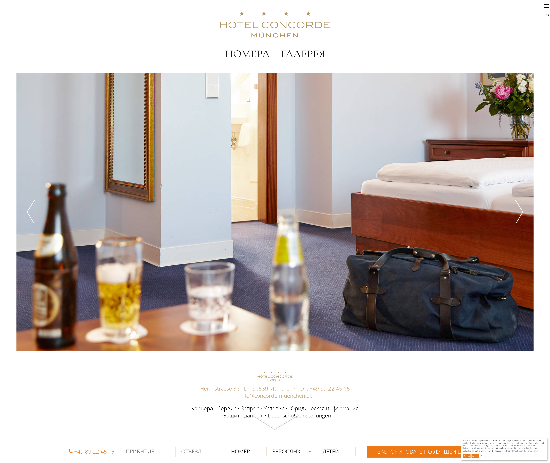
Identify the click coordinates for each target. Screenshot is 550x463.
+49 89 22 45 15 (330, 388)
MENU (546, 6)
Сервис (226, 408)
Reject (467, 456)
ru (547, 14)
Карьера (202, 408)
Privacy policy (533, 451)
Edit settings (486, 456)
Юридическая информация (324, 408)
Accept (475, 456)
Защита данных (243, 415)
